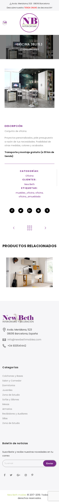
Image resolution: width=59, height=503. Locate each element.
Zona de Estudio (11, 394)
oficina (39, 192)
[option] (29, 272)
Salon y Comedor (11, 380)
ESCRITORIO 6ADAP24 (30, 265)
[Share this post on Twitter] (20, 210)
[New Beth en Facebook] (5, 475)
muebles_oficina (25, 192)
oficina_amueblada (29, 196)
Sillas (5, 418)
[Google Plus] (19, 475)
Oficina (29, 175)
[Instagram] (26, 475)
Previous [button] (10, 272)
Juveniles (7, 390)
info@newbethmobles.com (24, 339)
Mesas (5, 404)
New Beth (29, 184)
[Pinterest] (32, 475)
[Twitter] (11, 475)
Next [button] (49, 272)
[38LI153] (29, 88)
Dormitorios (8, 385)
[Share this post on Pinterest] (38, 210)
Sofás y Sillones (10, 399)
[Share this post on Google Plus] (29, 210)
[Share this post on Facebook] (11, 210)
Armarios (7, 409)
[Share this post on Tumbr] (47, 210)
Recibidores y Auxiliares (15, 413)
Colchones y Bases (12, 376)
